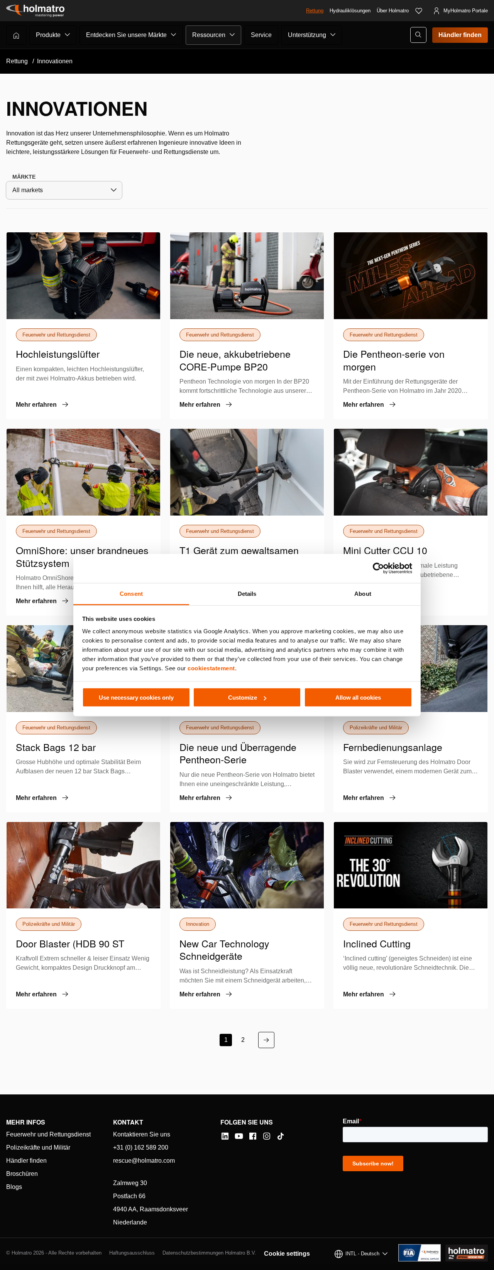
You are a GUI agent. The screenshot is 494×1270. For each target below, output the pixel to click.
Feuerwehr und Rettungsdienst (48, 1134)
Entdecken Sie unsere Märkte (126, 35)
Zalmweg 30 (130, 1183)
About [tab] (362, 593)
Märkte (24, 177)
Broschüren (22, 1173)
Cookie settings (287, 1253)
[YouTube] (239, 1136)
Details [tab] (247, 593)
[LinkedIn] (225, 1136)
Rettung (314, 11)
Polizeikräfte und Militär (38, 1147)
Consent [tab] (131, 593)
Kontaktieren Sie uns (141, 1134)
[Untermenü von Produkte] (67, 34)
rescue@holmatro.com (144, 1160)
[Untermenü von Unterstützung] (333, 34)
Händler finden (460, 35)
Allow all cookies (358, 697)
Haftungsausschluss (132, 1253)
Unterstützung (307, 35)
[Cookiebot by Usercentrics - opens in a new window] (378, 568)
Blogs (14, 1187)
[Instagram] (266, 1136)
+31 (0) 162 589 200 (140, 1147)
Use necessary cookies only (136, 697)
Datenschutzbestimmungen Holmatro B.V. (209, 1253)
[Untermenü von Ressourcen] (232, 34)
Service (261, 35)
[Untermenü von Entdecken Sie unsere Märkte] (173, 34)
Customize (242, 697)
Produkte (48, 35)
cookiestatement (211, 668)
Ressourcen (208, 35)
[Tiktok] (280, 1136)
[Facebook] (252, 1136)
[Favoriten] (419, 11)
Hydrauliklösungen (350, 11)
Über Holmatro (393, 11)
